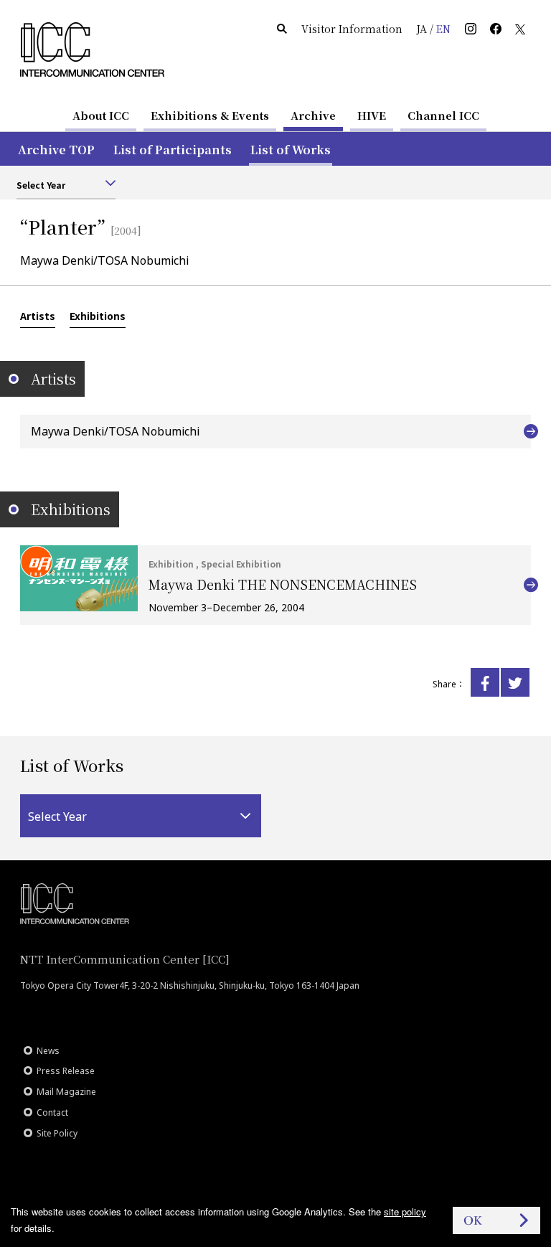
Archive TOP (56, 149)
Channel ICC (443, 115)
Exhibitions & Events (210, 115)
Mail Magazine (66, 1092)
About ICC (100, 115)
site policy (405, 1211)
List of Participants (172, 149)
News (48, 1051)
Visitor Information (351, 29)
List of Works (290, 149)
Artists (37, 316)
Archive (313, 115)
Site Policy (57, 1133)
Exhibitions (98, 316)
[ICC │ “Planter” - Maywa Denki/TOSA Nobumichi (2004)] (485, 682)
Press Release (66, 1071)
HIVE (371, 115)
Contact (52, 1112)
